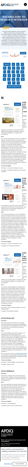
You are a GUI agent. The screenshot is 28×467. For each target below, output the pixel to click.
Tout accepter (19, 463)
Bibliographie (14, 87)
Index (7, 64)
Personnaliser (8, 463)
